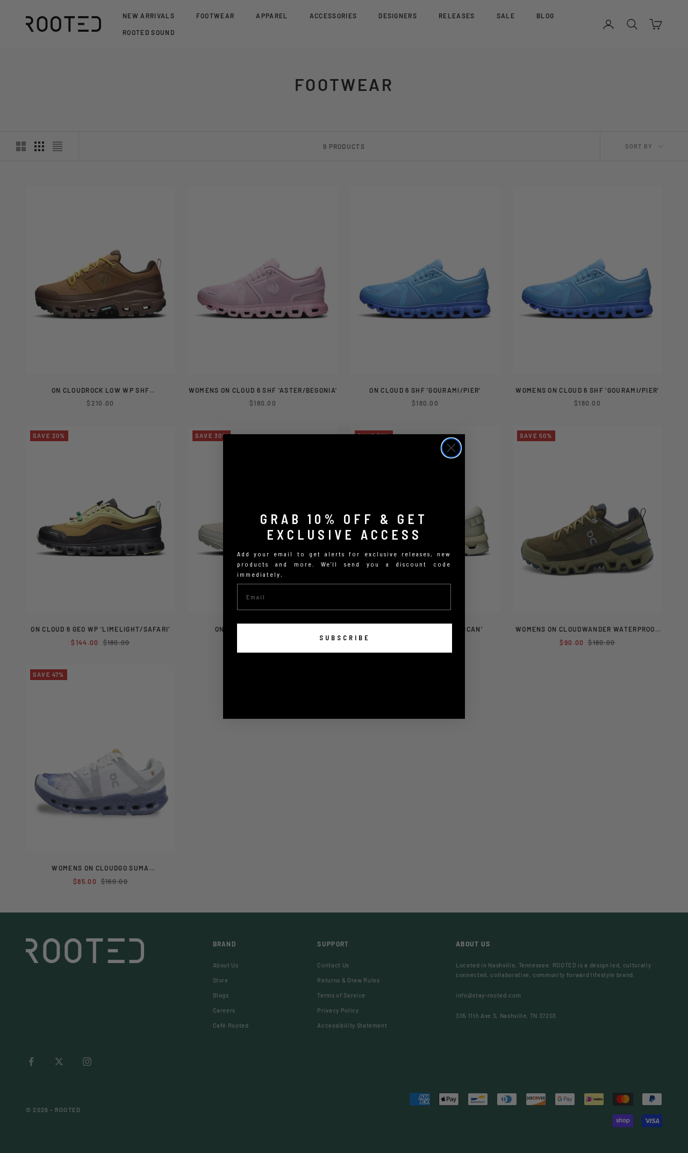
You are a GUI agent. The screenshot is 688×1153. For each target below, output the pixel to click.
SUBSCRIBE (344, 637)
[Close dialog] (451, 447)
